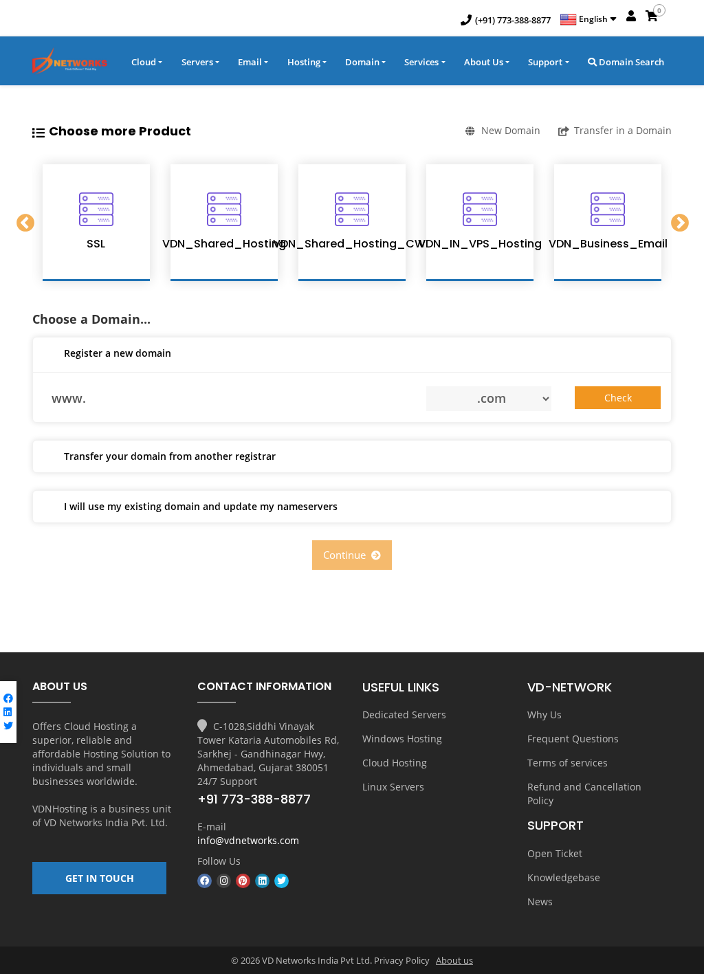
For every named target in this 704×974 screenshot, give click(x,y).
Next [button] (679, 222)
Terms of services (567, 762)
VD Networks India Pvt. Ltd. (106, 822)
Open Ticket (554, 853)
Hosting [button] (303, 62)
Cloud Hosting (394, 762)
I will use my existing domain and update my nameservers (201, 506)
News (540, 901)
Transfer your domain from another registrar (170, 456)
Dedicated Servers (404, 714)
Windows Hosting (402, 738)
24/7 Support (227, 781)
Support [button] (545, 62)
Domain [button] (362, 62)
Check (618, 397)
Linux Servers (393, 786)
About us (454, 960)
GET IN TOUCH (99, 878)
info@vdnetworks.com (248, 840)
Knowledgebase (563, 877)
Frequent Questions (573, 738)
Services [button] (421, 62)
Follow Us (219, 860)
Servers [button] (197, 62)
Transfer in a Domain (623, 130)
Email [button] (250, 62)
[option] (96, 222)
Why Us (544, 714)
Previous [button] (24, 222)
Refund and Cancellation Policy (584, 793)
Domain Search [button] (630, 62)
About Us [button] (483, 62)
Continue (347, 555)
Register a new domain (117, 352)
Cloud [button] (143, 62)
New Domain (510, 130)
